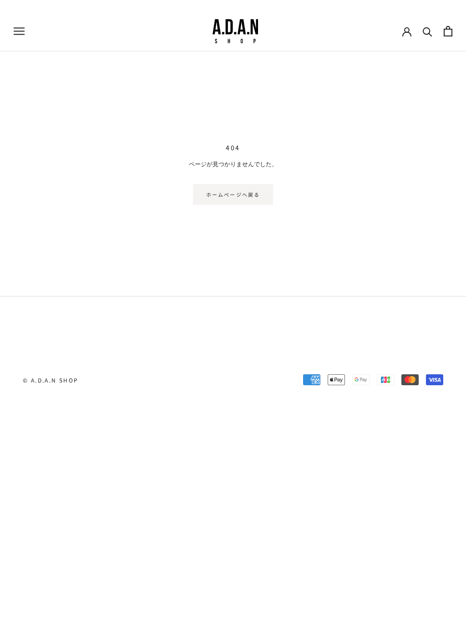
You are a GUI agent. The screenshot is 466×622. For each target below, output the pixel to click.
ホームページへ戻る (233, 194)
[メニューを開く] (19, 31)
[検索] (427, 31)
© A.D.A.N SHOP (51, 380)
